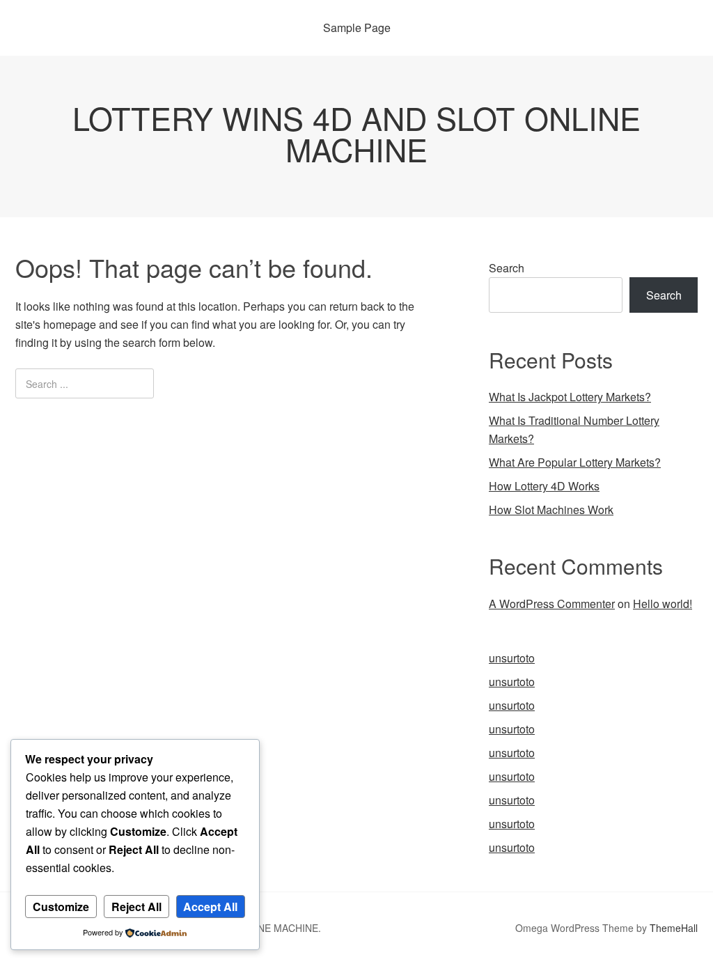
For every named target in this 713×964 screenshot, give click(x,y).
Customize (61, 907)
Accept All (210, 907)
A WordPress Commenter (552, 604)
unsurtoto (512, 658)
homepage (69, 324)
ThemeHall (674, 928)
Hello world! (662, 604)
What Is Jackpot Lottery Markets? (570, 397)
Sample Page (357, 28)
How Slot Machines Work (551, 510)
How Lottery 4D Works (544, 486)
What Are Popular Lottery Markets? (575, 462)
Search (506, 268)
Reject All (136, 907)
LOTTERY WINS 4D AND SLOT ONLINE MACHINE (356, 133)
